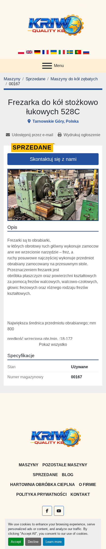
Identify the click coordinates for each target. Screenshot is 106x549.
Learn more (54, 542)
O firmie (87, 484)
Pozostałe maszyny (64, 465)
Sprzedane (45, 475)
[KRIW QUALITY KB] (53, 436)
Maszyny (28, 465)
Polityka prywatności (41, 494)
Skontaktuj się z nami (53, 159)
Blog (67, 475)
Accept (16, 542)
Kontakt (80, 494)
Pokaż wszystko (53, 344)
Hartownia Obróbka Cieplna (42, 484)
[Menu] (47, 66)
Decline (33, 542)
